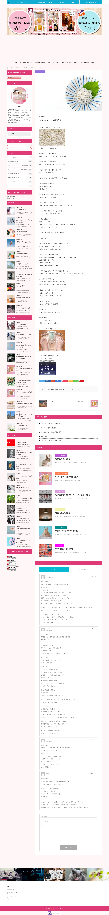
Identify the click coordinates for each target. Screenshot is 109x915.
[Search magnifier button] (30, 147)
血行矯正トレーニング (22, 264)
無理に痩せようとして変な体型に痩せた (24, 453)
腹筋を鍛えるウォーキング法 (23, 334)
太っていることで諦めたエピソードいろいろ (24, 346)
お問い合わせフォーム (91, 2)
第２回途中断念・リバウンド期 (45, 2)
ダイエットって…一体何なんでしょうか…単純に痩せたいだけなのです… (23, 546)
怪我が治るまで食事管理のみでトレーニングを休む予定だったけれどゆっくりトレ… (23, 292)
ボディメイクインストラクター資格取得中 (19, 165)
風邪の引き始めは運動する (64, 549)
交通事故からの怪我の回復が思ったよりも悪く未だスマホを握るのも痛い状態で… (23, 248)
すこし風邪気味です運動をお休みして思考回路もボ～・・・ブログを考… (23, 328)
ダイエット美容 (59, 509)
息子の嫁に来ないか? (21, 425)
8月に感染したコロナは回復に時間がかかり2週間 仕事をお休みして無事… (24, 213)
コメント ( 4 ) (54, 569)
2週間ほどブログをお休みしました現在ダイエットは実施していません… (24, 235)
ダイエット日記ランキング (12, 570)
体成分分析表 (19, 508)
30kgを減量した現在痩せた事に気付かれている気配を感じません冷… (24, 491)
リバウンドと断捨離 (21, 442)
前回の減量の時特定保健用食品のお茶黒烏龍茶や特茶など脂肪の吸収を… (23, 363)
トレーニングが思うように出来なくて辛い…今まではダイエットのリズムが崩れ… (23, 280)
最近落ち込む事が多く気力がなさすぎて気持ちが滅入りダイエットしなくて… (23, 302)
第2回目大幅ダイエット (19, 177)
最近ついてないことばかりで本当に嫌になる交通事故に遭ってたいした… (23, 312)
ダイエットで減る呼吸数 (48, 428)
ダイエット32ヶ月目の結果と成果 (51, 440)
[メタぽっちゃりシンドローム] (54, 34)
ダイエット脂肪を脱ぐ (22, 324)
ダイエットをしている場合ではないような (24, 275)
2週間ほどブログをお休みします (23, 243)
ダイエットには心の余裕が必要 (24, 498)
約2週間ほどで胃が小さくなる (23, 297)
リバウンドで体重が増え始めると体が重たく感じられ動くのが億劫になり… (23, 446)
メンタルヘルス (59, 491)
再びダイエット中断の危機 (23, 308)
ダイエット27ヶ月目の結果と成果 (24, 393)
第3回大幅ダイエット (19, 161)
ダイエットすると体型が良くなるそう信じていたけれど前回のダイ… (23, 457)
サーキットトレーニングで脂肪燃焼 (24, 477)
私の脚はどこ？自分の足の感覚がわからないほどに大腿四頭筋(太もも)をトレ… (24, 470)
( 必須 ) (44, 816)
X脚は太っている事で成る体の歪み (67, 531)
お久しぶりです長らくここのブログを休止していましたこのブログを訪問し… (23, 226)
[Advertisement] (54, 48)
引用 (95, 576)
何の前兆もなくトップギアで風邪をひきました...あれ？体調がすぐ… (23, 534)
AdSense (19, 186)
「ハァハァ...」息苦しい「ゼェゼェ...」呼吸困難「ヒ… (23, 481)
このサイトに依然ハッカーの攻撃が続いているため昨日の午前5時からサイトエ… (24, 268)
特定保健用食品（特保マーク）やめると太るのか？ (24, 357)
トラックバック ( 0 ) (83, 569)
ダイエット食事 (54, 389)
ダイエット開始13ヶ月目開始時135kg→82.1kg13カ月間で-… (23, 373)
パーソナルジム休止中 (22, 231)
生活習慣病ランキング (11, 562)
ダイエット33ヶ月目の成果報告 (50, 423)
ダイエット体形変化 (60, 455)
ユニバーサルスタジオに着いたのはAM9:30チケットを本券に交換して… (24, 419)
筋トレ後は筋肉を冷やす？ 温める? (23, 465)
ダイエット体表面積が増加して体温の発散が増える (24, 381)
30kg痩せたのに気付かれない (23, 487)
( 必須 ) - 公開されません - (48, 821)
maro (19, 106)
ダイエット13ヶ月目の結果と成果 (51, 432)
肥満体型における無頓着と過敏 (24, 403)
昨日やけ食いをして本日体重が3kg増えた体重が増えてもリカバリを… (24, 407)
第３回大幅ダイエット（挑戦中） (68, 2)
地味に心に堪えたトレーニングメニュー (24, 287)
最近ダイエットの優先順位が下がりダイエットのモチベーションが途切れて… (23, 258)
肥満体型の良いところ (62, 459)
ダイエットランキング (11, 558)
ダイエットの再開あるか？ (19, 157)
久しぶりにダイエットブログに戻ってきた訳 (24, 221)
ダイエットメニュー (60, 527)
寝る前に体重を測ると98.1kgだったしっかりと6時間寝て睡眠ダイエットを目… (24, 339)
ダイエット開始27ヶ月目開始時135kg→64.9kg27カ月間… (23, 397)
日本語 (11, 77)
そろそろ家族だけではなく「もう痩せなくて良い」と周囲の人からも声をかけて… (23, 351)
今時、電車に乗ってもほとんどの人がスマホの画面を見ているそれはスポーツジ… (23, 522)
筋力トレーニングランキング (13, 566)
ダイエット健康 (40, 71)
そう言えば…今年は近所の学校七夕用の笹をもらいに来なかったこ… (23, 501)
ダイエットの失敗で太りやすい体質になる (24, 541)
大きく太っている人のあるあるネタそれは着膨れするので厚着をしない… (23, 386)
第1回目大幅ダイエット (22, 2)
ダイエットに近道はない (22, 518)
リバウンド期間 (19, 181)
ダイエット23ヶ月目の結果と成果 (66, 477)
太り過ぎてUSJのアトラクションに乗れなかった (24, 415)
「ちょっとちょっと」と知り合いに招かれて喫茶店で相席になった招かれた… (23, 430)
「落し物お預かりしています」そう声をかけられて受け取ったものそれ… (23, 512)
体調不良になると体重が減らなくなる (24, 529)
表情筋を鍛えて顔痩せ (62, 513)
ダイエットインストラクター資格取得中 (19, 169)
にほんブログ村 (10, 198)
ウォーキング (59, 545)
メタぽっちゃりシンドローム (53, 908)
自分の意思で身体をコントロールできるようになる (72, 495)
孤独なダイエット (46, 436)
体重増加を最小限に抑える (23, 253)
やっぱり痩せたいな (21, 209)
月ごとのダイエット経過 (61, 473)
